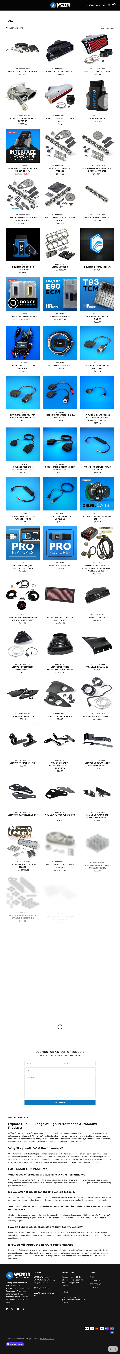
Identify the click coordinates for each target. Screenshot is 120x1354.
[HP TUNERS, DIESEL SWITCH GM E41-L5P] (97, 493)
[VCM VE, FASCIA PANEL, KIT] (23, 693)
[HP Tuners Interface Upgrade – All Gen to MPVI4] (23, 146)
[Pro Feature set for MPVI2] (60, 543)
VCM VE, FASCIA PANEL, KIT (22, 716)
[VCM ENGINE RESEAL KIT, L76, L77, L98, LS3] (97, 989)
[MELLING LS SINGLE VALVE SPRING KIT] (97, 891)
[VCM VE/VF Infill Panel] (97, 644)
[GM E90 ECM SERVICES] (60, 294)
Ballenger (97, 563)
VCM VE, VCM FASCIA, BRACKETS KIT (60, 816)
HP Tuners (97, 115)
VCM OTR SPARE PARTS (97, 618)
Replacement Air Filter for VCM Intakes (60, 619)
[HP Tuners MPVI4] (97, 96)
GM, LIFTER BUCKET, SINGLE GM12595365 (22, 1013)
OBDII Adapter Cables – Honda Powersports (60, 416)
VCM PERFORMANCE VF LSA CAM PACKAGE (60, 219)
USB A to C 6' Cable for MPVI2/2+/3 (60, 517)
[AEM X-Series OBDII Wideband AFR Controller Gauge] (23, 595)
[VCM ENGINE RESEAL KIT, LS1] (60, 989)
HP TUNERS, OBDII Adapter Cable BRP (97, 367)
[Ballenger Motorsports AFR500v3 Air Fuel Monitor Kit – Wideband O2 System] (97, 543)
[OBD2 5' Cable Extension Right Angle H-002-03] (60, 444)
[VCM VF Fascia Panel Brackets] (23, 792)
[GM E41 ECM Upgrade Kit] (60, 343)
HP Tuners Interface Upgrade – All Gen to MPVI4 (22, 169)
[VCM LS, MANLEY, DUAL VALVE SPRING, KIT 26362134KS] (23, 891)
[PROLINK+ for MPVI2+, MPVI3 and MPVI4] (97, 444)
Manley (23, 911)
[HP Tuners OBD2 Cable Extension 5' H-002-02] (23, 444)
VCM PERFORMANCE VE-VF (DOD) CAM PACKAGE (23, 219)
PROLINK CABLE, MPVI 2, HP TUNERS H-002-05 (22, 517)
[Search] (109, 5)
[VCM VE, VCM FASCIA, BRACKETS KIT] (60, 792)
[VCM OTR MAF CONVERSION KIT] (97, 693)
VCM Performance (22, 69)
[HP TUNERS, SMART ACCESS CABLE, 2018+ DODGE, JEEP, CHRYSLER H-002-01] (97, 392)
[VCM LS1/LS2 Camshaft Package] (60, 146)
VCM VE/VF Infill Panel (97, 667)
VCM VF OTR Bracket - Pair (23, 763)
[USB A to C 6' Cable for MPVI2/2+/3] (60, 493)
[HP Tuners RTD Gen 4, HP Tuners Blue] (23, 244)
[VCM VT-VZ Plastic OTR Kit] (97, 49)
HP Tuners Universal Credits (97, 267)
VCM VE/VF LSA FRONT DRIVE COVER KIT (23, 119)
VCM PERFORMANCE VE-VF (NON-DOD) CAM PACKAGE (97, 169)
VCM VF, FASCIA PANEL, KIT (60, 716)
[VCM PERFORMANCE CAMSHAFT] (97, 195)
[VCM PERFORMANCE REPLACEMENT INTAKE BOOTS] (60, 644)
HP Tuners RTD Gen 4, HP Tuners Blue (22, 268)
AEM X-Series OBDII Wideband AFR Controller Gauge (23, 619)
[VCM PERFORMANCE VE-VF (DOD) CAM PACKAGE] (23, 195)
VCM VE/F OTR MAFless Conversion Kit (23, 668)
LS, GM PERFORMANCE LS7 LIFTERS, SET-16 (97, 964)
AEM (22, 615)
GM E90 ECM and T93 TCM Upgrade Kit (23, 367)
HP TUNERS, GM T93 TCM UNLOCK (97, 317)
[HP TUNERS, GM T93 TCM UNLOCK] (97, 294)
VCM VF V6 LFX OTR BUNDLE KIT (60, 72)
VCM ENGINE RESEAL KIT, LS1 (60, 1012)
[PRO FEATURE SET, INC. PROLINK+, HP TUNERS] (23, 543)
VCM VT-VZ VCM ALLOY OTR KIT (60, 118)
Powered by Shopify (47, 1339)
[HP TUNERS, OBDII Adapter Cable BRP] (97, 343)
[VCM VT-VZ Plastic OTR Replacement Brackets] (97, 792)
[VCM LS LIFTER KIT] (60, 244)
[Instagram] (14, 1308)
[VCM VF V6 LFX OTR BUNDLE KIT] (60, 49)
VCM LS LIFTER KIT (60, 267)
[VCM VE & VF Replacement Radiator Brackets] (97, 740)
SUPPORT (94, 1288)
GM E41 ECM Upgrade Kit (60, 366)
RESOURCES (95, 1281)
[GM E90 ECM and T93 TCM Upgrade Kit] (23, 343)
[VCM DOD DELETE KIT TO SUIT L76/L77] (23, 841)
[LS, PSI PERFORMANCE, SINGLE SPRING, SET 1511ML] (97, 841)
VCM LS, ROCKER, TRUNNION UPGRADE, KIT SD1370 (60, 964)
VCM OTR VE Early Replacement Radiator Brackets (60, 765)
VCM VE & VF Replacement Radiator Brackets (97, 764)
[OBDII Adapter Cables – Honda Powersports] (60, 392)
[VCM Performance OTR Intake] (23, 49)
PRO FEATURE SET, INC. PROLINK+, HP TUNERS (22, 566)
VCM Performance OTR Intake (22, 72)
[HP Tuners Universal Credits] (97, 244)
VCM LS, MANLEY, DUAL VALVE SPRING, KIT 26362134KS (22, 914)
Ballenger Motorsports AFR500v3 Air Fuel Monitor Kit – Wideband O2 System (97, 568)
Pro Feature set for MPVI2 (60, 565)
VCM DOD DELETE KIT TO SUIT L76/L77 (22, 865)
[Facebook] (8, 1308)
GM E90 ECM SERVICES (60, 316)
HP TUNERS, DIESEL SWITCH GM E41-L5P (97, 517)
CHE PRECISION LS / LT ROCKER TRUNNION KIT (23, 964)
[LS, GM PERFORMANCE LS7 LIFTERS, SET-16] (97, 940)
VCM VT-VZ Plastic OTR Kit (97, 72)
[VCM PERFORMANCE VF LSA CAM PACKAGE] (60, 195)
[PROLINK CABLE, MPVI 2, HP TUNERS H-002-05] (23, 493)
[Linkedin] (8, 1314)
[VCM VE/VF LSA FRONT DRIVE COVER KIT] (23, 96)
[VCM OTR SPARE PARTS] (97, 595)
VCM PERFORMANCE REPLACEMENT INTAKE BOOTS (60, 668)
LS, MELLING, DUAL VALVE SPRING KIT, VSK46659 (60, 914)
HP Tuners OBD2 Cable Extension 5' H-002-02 (23, 468)
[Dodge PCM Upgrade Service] (23, 294)
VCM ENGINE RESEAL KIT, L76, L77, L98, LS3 (97, 1013)
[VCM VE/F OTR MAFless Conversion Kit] (23, 644)
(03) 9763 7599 (43, 1288)
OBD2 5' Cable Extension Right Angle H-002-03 (60, 468)
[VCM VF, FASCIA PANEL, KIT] (60, 693)
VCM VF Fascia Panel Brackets (23, 815)
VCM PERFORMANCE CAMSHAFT (97, 218)
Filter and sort (16, 28)
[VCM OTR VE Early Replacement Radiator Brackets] (60, 740)
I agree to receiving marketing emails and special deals (75, 1299)
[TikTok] (25, 1308)
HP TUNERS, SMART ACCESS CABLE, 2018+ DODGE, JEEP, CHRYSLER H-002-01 (97, 417)
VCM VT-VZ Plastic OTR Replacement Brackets (97, 816)
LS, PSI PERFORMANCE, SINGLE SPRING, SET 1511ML (97, 865)
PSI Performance (97, 861)
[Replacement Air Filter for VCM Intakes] (60, 595)
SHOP (92, 1277)
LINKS (93, 1272)
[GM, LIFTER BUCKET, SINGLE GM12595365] (23, 989)
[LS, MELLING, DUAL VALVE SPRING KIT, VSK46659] (60, 891)
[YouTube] (19, 1309)
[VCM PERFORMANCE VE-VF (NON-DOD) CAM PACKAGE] (97, 146)
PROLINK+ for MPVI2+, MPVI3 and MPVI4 (97, 468)
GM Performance (97, 960)
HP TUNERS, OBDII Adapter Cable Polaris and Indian (22, 416)
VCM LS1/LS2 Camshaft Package (60, 169)
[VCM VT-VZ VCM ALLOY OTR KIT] (60, 96)
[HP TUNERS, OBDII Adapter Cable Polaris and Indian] (23, 392)
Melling (60, 911)
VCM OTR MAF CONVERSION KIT (97, 716)
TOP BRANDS (95, 1284)
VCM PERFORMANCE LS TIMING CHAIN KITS (60, 865)
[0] (112, 5)
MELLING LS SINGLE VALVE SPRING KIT (97, 914)
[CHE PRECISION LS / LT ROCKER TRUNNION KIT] (23, 940)
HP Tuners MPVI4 (97, 118)
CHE (22, 960)
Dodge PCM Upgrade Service (23, 316)
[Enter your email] (84, 1292)
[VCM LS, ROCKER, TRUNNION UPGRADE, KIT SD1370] (60, 940)
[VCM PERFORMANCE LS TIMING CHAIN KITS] (60, 841)
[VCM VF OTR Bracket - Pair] (23, 740)
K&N (59, 615)
